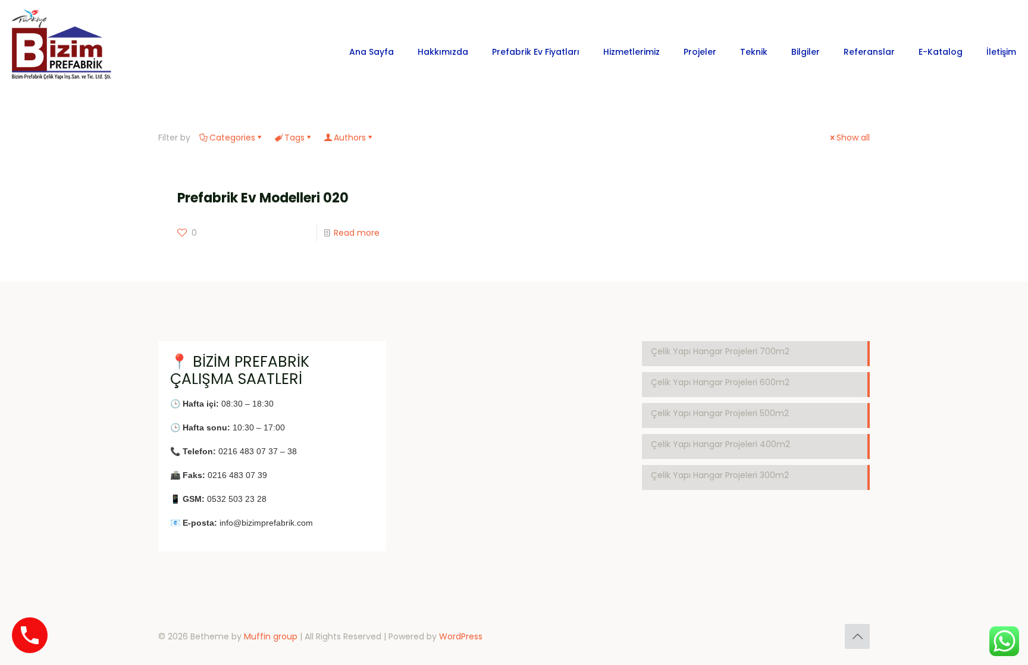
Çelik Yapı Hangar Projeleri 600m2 (720, 382)
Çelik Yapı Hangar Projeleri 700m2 (720, 351)
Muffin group (270, 636)
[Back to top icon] (857, 636)
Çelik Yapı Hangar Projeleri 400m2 (720, 444)
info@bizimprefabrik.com (266, 522)
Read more (357, 233)
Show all (853, 137)
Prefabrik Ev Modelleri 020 (263, 198)
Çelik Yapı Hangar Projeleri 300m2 (720, 475)
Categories (232, 137)
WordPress (460, 636)
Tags (294, 137)
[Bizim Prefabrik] (62, 51)
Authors (350, 137)
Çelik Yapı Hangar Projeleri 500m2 (720, 413)
